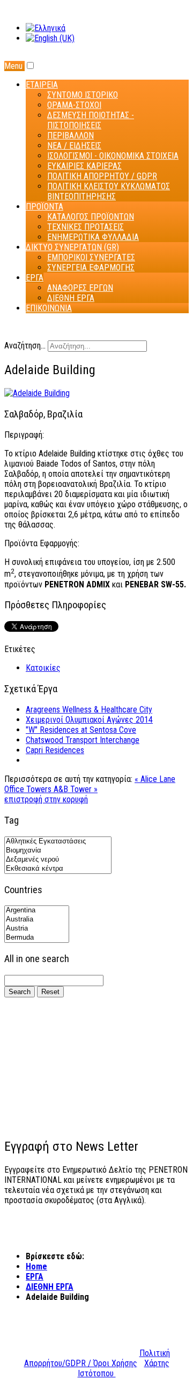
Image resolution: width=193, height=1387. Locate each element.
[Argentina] (37, 910)
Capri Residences (55, 750)
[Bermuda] (37, 937)
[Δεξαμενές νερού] (58, 859)
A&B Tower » (76, 789)
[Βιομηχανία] (58, 850)
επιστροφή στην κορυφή (46, 799)
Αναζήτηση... (25, 345)
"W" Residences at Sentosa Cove (81, 730)
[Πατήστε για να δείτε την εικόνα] (37, 393)
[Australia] (37, 919)
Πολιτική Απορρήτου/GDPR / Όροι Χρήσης (97, 1358)
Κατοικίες (43, 668)
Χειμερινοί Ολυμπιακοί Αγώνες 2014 (89, 720)
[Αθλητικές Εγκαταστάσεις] (58, 841)
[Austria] (37, 928)
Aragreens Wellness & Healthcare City (89, 709)
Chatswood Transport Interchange (82, 740)
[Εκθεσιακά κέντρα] (58, 868)
